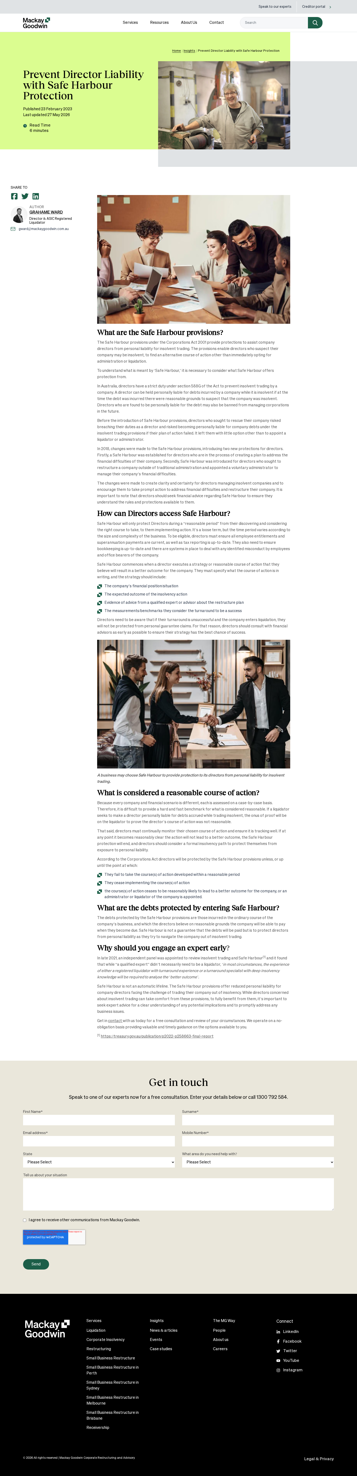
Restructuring (98, 1349)
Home (176, 50)
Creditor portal (313, 7)
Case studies (161, 1349)
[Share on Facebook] (14, 196)
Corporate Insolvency (105, 1340)
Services (130, 23)
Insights (189, 50)
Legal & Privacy (319, 1459)
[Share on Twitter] (25, 196)
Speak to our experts (275, 7)
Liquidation (95, 1331)
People (219, 1331)
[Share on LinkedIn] (35, 196)
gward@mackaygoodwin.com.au (44, 229)
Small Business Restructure (110, 1358)
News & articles (164, 1331)
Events (156, 1340)
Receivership (97, 1428)
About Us (189, 23)
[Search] (315, 22)
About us (221, 1340)
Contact (216, 23)
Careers (220, 1349)
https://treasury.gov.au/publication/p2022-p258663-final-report (157, 1037)
